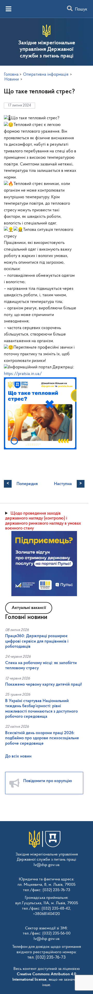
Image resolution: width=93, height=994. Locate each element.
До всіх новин (18, 756)
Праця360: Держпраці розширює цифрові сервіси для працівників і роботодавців (36, 641)
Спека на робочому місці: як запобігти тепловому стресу (41, 665)
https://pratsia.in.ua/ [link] (23, 374)
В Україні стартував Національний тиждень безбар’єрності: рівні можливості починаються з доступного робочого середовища (41, 709)
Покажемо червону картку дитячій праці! (43, 684)
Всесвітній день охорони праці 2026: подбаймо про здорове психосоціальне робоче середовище (42, 738)
